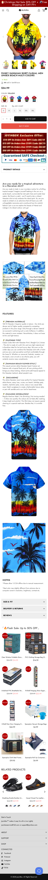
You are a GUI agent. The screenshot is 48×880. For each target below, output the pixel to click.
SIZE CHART (18, 106)
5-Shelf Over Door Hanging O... (12, 724)
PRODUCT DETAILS (11, 169)
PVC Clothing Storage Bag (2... (35, 657)
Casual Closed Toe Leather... (35, 798)
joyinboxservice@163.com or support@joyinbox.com (19, 825)
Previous (3, 37)
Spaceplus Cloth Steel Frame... (12, 757)
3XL (32, 110)
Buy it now (24, 126)
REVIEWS (7, 615)
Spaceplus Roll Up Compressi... (35, 757)
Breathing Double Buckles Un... (12, 798)
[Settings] (39, 10)
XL (20, 110)
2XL (26, 110)
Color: (8, 93)
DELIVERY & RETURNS (13, 608)
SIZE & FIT (8, 601)
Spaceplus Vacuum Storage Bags (36, 724)
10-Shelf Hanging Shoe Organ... (35, 690)
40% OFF (5, 636)
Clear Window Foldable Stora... (12, 657)
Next (45, 37)
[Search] (7, 10)
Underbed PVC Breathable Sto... (12, 690)
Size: (12, 106)
